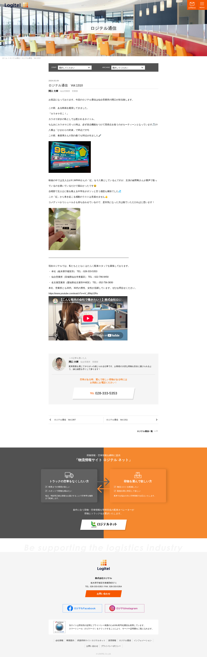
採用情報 (112, 640)
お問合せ (192, 8)
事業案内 (70, 640)
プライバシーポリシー (111, 646)
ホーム (4, 58)
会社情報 (59, 640)
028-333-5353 (103, 393)
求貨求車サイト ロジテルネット (91, 640)
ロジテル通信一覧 (145, 431)
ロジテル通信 (15, 58)
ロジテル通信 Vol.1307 (65, 420)
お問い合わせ (103, 594)
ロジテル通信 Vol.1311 (117, 420)
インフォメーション (143, 640)
